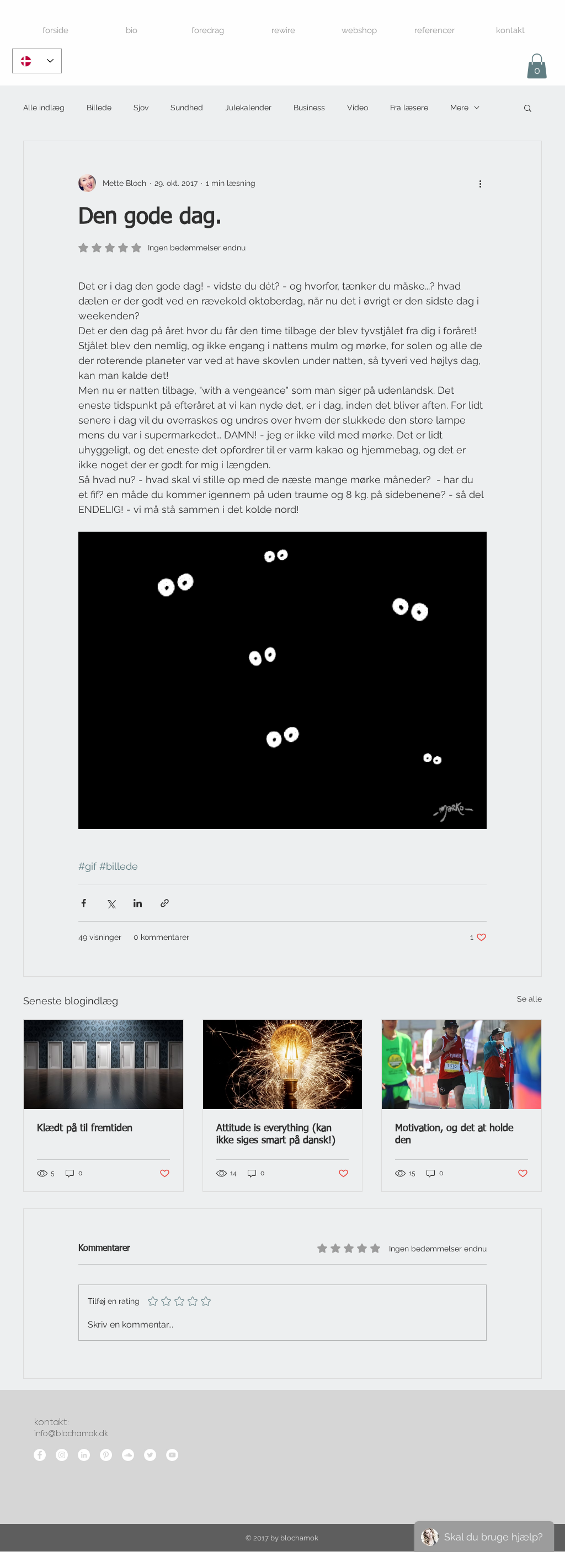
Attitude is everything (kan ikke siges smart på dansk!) (275, 1134)
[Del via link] (164, 903)
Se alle (529, 998)
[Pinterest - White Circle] (106, 1455)
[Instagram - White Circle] (62, 1455)
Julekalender (248, 107)
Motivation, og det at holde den (454, 1134)
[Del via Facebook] (83, 903)
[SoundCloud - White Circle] (128, 1455)
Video (357, 107)
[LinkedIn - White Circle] (84, 1455)
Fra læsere (409, 107)
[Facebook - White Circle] (40, 1455)
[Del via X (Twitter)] (110, 903)
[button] (536, 65)
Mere (459, 107)
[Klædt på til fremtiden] (103, 1064)
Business (309, 107)
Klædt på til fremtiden (84, 1128)
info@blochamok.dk (71, 1434)
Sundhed (186, 107)
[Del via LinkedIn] (137, 903)
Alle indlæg (44, 107)
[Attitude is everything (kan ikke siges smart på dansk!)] (283, 1064)
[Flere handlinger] (480, 183)
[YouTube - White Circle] (172, 1455)
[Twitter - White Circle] (150, 1455)
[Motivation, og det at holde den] (461, 1064)
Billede (99, 107)
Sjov (141, 107)
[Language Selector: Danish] (37, 61)
